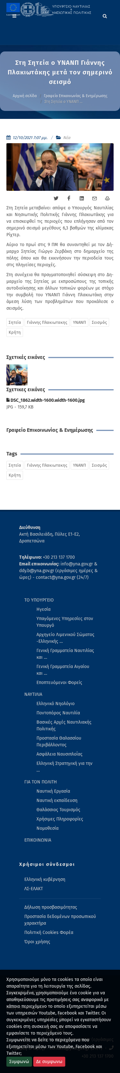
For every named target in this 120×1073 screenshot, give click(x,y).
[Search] (105, 15)
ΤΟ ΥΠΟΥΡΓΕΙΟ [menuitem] (39, 600)
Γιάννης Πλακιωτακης (47, 322)
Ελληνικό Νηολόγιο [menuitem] (55, 703)
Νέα (66, 137)
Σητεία (15, 322)
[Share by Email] (94, 198)
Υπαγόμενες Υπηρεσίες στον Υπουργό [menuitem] (64, 622)
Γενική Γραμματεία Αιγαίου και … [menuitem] (62, 670)
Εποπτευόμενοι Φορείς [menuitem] (59, 682)
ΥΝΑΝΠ (79, 322)
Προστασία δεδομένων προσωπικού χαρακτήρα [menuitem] (60, 920)
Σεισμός (99, 322)
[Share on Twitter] (56, 198)
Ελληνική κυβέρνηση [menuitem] (44, 879)
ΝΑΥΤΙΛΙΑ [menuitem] (33, 694)
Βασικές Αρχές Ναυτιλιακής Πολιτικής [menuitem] (64, 725)
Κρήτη (15, 332)
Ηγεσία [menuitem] (43, 609)
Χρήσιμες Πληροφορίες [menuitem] (59, 819)
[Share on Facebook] (68, 198)
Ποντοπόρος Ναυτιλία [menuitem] (58, 713)
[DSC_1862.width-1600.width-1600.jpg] (17, 375)
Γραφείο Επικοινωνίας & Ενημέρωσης (76, 96)
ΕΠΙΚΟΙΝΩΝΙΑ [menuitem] (37, 840)
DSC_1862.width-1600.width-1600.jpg (47, 400)
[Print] (107, 198)
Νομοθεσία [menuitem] (47, 828)
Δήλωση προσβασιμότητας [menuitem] (50, 907)
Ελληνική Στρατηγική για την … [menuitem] (64, 767)
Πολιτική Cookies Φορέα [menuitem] (48, 932)
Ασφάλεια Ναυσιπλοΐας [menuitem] (59, 754)
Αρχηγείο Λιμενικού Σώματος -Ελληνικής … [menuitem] (65, 638)
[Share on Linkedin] (81, 198)
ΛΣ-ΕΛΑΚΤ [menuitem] (33, 888)
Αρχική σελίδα (25, 96)
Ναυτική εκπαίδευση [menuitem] (56, 800)
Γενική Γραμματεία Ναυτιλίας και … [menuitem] (65, 654)
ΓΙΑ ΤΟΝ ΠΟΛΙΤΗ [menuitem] (40, 782)
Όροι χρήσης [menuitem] (37, 942)
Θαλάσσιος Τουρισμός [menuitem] (58, 810)
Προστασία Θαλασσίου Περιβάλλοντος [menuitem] (58, 741)
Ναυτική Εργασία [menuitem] (53, 791)
